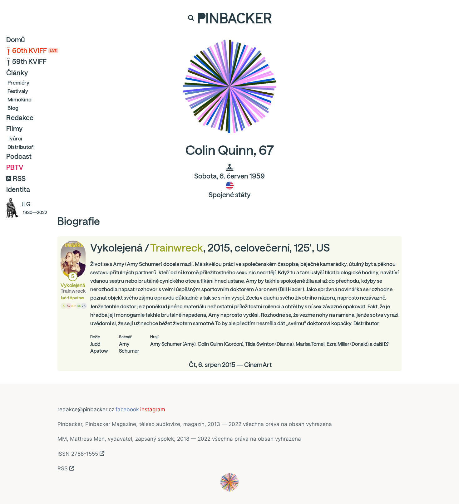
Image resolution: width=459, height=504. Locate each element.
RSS (19, 178)
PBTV (14, 167)
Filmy (14, 128)
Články (17, 72)
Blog (12, 108)
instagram (152, 409)
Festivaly (17, 91)
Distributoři (21, 147)
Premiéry (18, 83)
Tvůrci (14, 138)
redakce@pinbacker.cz (85, 409)
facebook (127, 409)
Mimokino (19, 99)
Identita (18, 189)
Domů (15, 39)
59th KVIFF (29, 61)
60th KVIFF (34, 50)
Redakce (19, 117)
